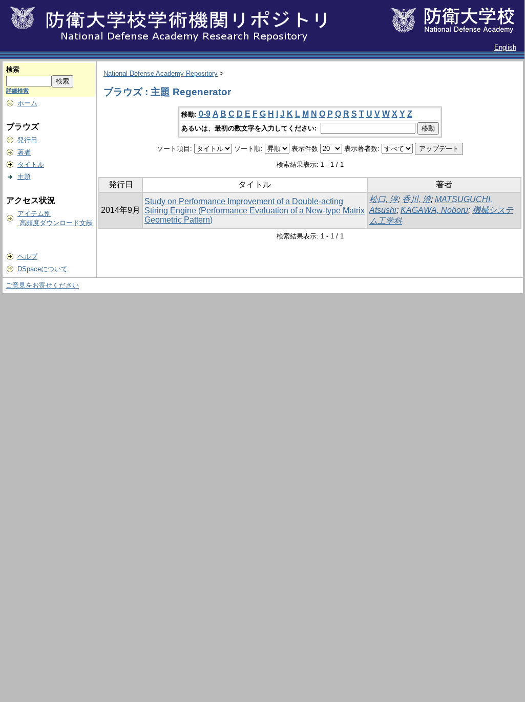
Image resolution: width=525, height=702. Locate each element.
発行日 (27, 140)
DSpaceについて (42, 269)
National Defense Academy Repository (160, 73)
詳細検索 (17, 90)
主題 (24, 177)
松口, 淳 (383, 199)
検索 (12, 69)
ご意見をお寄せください (42, 285)
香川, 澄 (416, 199)
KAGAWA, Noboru (434, 210)
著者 (24, 152)
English (505, 47)
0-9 (205, 113)
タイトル (30, 164)
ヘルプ (27, 256)
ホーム (27, 103)
